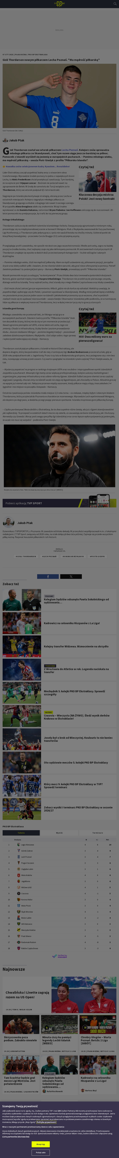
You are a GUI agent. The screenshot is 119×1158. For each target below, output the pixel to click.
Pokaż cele (40, 1152)
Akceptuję (40, 1144)
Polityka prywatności (46, 1122)
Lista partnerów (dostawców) (15, 1136)
